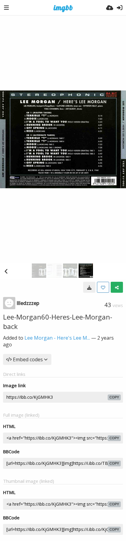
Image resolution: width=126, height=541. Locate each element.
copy (114, 397)
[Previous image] (6, 271)
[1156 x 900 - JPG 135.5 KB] (89, 287)
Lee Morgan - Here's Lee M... (57, 337)
